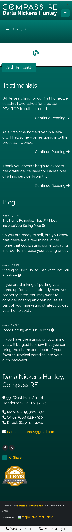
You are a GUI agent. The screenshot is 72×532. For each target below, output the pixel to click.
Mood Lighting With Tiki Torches (26, 330)
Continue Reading (50, 118)
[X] (12, 448)
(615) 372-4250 (20, 529)
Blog (19, 29)
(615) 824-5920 (54, 529)
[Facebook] (5, 448)
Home (6, 29)
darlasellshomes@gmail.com (31, 432)
